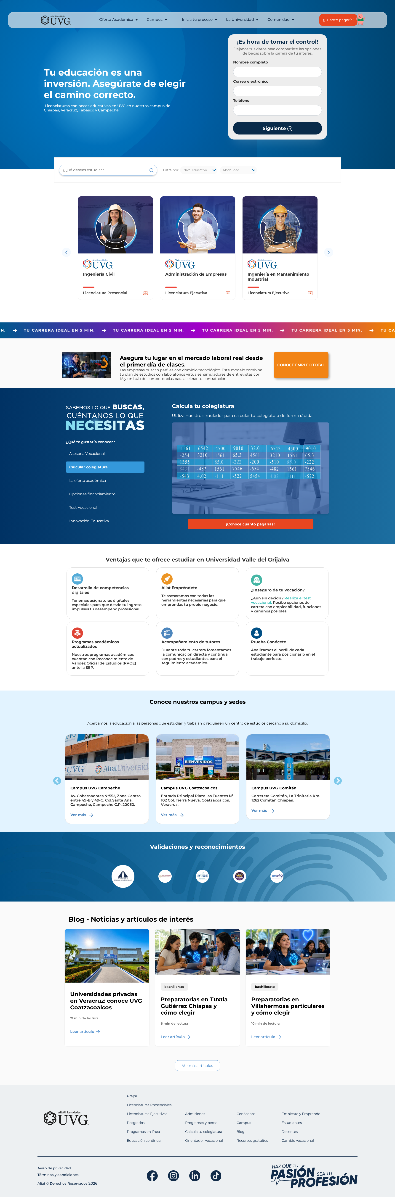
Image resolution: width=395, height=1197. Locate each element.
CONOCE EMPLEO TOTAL (301, 365)
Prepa (132, 1096)
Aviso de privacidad (54, 1168)
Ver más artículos (197, 1065)
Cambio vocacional (298, 1140)
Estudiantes (292, 1123)
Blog (240, 1131)
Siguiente (275, 128)
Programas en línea (143, 1131)
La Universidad (240, 19)
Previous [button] (57, 781)
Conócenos (246, 1114)
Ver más (78, 810)
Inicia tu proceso (198, 19)
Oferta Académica (116, 19)
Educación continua (144, 1140)
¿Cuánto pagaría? (338, 20)
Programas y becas (201, 1123)
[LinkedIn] (194, 1175)
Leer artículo (82, 1031)
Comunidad (279, 19)
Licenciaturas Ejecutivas (147, 1114)
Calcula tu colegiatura (203, 1131)
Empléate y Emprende (301, 1114)
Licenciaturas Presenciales (149, 1105)
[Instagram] (173, 1175)
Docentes (290, 1131)
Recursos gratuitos (252, 1140)
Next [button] (337, 781)
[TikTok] (216, 1175)
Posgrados (135, 1123)
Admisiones (195, 1114)
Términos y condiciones (58, 1175)
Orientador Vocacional (204, 1140)
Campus (155, 19)
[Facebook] (152, 1175)
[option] (150, 252)
